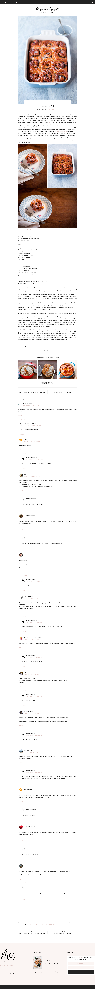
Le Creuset (29, 343)
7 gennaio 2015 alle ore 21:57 (34, 811)
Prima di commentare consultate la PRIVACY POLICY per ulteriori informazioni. (48, 925)
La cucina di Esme (29, 826)
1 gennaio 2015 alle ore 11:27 (31, 517)
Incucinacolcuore (30, 750)
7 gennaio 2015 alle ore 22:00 (34, 889)
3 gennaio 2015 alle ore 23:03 (32, 791)
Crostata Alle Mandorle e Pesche (51, 961)
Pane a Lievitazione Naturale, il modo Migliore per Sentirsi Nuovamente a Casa (47, 382)
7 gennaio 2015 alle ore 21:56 (34, 772)
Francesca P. (28, 865)
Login (1, 967)
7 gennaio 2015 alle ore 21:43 (34, 696)
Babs (25, 554)
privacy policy (78, 957)
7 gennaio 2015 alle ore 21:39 (34, 622)
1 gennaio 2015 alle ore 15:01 (31, 639)
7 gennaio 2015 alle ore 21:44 (34, 735)
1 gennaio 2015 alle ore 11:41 (31, 556)
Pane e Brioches (52, 109)
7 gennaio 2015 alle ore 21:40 (34, 657)
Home (32, 2)
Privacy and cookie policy (7, 965)
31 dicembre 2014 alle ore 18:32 (32, 441)
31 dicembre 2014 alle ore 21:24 (32, 476)
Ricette (46, 2)
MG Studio (57, 987)
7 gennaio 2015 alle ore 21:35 (34, 581)
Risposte (23, 419)
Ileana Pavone (28, 711)
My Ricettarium (27, 403)
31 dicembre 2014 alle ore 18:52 (34, 459)
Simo (25, 474)
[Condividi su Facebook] (47, 350)
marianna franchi (30, 423)
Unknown (27, 439)
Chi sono (39, 2)
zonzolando (28, 789)
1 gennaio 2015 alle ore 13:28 (31, 598)
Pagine (61, 2)
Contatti (54, 2)
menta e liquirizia (43, 987)
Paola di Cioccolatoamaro (33, 637)
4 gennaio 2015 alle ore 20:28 (32, 828)
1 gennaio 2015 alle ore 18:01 (31, 674)
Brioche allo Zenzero (67, 381)
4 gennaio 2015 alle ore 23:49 (32, 867)
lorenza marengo (29, 515)
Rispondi (20, 415)
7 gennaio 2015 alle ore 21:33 (34, 500)
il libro (49, 122)
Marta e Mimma (28, 596)
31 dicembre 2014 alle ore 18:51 (33, 425)
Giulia (26, 672)
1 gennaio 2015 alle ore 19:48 (31, 713)
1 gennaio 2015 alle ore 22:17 (31, 752)
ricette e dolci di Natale (60, 131)
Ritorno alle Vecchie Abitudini (27, 381)
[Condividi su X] (44, 350)
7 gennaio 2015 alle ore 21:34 (34, 539)
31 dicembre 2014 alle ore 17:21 (31, 405)
